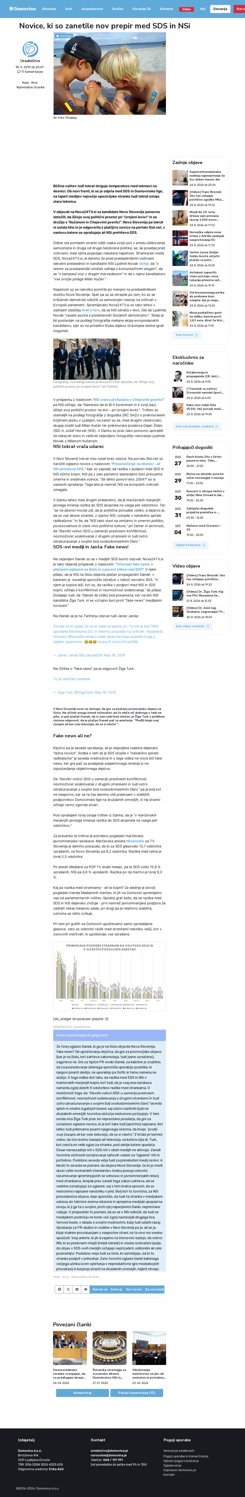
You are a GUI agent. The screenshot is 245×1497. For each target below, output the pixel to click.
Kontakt (169, 1474)
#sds (25, 82)
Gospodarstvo (92, 9)
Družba (117, 9)
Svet (68, 9)
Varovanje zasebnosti (178, 1451)
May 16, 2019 (114, 655)
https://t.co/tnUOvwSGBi (118, 642)
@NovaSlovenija (81, 637)
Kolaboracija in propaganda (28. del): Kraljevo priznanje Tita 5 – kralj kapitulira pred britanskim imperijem (205, 374)
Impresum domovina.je (179, 1470)
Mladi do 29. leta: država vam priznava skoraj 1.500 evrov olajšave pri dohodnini (205, 216)
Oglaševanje (172, 1465)
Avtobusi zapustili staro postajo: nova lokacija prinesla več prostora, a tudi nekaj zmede (205, 276)
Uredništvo (30, 60)
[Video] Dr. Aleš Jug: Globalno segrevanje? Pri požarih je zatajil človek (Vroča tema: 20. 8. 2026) (205, 610)
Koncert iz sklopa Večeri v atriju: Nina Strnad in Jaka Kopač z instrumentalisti (205, 493)
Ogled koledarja (188, 545)
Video (186, 9)
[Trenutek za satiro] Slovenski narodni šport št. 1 (203, 391)
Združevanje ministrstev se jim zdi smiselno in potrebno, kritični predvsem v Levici (148, 1374)
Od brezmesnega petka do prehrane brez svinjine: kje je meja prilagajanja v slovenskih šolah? (206, 296)
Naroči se (100, 1289)
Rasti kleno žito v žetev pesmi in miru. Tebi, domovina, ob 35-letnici (203, 459)
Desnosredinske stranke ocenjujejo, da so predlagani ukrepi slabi (69, 1374)
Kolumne (166, 9)
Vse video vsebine (190, 626)
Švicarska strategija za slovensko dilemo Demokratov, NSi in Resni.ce (109, 1374)
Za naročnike (154, 1289)
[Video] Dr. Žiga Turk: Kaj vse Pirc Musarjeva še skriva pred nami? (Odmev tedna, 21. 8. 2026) (205, 593)
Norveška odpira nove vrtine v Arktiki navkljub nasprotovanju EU (206, 236)
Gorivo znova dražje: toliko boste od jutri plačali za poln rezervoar (204, 256)
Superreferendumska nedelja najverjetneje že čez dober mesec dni (207, 175)
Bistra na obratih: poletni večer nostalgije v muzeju (205, 476)
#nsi (34, 82)
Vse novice (134, 1289)
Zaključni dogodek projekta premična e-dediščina (201, 510)
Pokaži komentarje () (136, 1393)
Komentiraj (82, 1393)
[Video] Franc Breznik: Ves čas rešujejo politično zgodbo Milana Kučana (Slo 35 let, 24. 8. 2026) (207, 196)
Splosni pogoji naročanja (181, 1461)
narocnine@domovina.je (109, 1455)
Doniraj (116, 1289)
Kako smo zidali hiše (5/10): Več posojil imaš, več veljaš (203, 407)
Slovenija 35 (141, 9)
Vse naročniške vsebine (195, 426)
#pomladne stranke (30, 87)
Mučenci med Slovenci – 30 (203, 528)
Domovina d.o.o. (30, 1451)
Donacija (220, 9)
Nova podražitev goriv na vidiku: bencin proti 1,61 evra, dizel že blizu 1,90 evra (206, 316)
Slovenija (49, 9)
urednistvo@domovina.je (109, 1451)
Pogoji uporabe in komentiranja (185, 1456)
